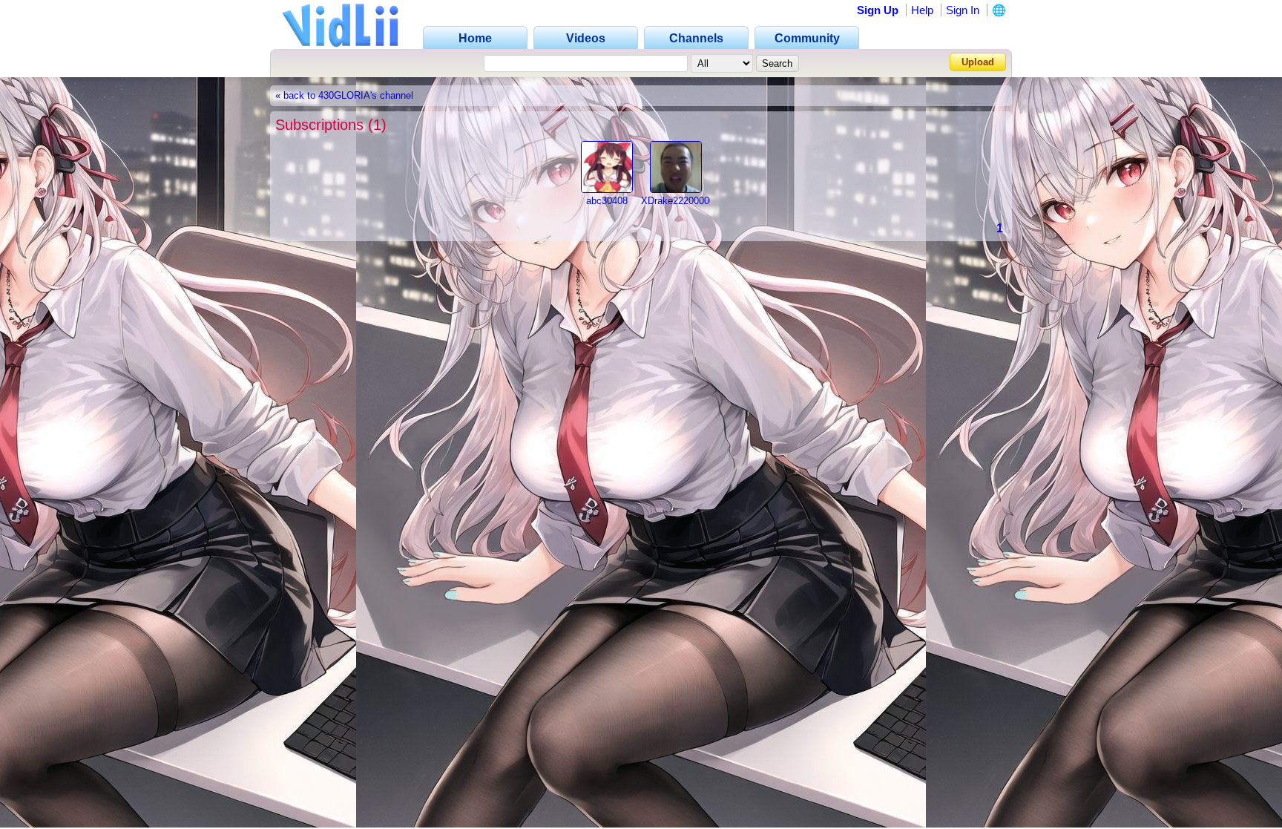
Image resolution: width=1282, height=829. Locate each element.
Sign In (962, 10)
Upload (978, 62)
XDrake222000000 (680, 200)
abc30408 (607, 200)
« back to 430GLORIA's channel (344, 96)
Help (922, 10)
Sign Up (877, 10)
